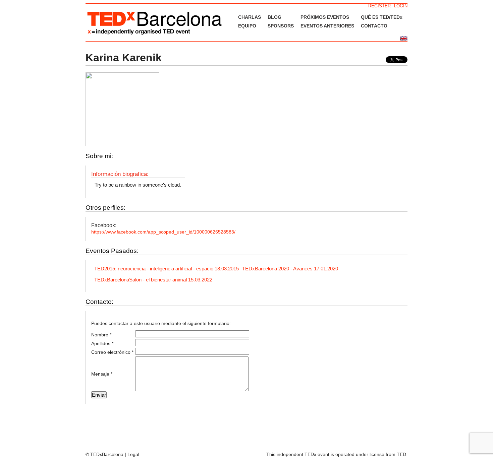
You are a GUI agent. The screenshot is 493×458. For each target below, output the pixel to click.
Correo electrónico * (112, 352)
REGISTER (379, 5)
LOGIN (400, 5)
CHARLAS (249, 17)
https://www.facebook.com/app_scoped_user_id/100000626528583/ (163, 232)
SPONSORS (281, 25)
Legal (133, 454)
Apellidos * (102, 343)
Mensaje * (101, 374)
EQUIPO (247, 25)
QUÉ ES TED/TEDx (381, 17)
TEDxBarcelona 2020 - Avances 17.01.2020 (290, 268)
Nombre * (101, 334)
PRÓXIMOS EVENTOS (324, 17)
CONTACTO (374, 25)
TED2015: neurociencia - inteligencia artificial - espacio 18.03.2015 (166, 268)
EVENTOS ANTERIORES (327, 25)
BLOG (274, 17)
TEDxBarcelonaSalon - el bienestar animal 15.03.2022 (153, 279)
